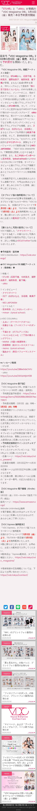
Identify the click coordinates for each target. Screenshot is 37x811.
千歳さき (7, 331)
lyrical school (19, 158)
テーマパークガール (20, 321)
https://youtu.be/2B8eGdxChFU (16, 369)
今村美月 (25, 276)
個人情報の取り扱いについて (24, 805)
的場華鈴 (7, 345)
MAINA (6, 341)
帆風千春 (31, 132)
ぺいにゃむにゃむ (11, 335)
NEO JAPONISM (10, 302)
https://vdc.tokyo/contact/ (14, 575)
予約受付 (7, 62)
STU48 (6, 8)
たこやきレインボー (24, 155)
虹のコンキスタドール (23, 345)
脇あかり (7, 351)
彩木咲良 (7, 158)
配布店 (16, 218)
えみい (6, 321)
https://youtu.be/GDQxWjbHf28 (16, 375)
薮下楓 (22, 280)
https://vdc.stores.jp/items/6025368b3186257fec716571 (18, 397)
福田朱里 (25, 79)
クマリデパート (14, 142)
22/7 (5, 296)
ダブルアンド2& (20, 331)
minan (6, 312)
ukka (21, 8)
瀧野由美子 (14, 79)
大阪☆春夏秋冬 (18, 341)
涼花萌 (27, 129)
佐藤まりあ (8, 325)
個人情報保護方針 (8, 805)
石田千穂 (27, 76)
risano (6, 348)
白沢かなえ (17, 129)
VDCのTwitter (23, 240)
